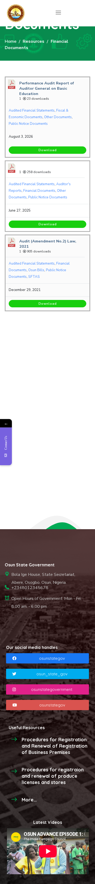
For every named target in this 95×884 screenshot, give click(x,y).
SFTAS (34, 276)
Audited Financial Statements (32, 110)
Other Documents (58, 117)
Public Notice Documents (28, 123)
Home (10, 41)
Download (48, 150)
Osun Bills (36, 270)
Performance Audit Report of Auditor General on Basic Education (46, 88)
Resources (33, 41)
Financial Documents (39, 190)
